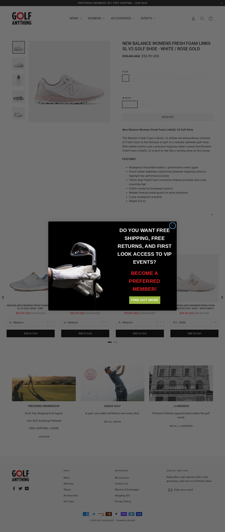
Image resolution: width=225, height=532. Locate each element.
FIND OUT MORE (144, 300)
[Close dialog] (172, 226)
